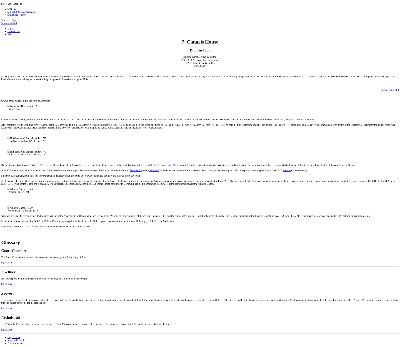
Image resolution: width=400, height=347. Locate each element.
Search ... (5, 20)
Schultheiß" (136, 170)
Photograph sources (17, 343)
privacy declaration (17, 340)
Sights (11, 28)
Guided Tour (14, 31)
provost (287, 170)
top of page (6, 262)
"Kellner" (154, 170)
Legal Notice (14, 337)
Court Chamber (174, 165)
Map (10, 34)
